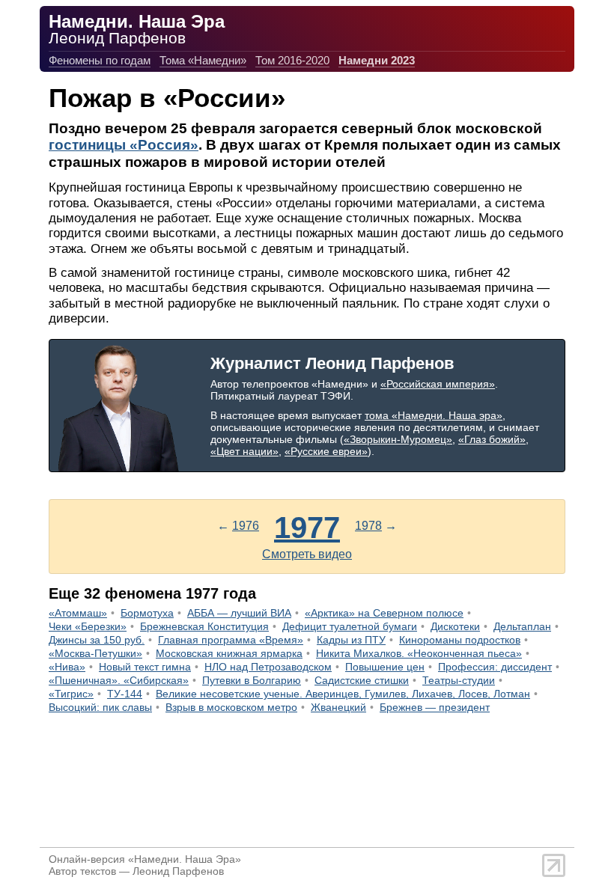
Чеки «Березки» (88, 626)
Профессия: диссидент (495, 667)
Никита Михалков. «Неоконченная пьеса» (419, 653)
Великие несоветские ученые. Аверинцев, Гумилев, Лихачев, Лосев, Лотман (343, 694)
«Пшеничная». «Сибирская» (119, 680)
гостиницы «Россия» (123, 145)
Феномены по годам (100, 60)
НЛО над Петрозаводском (268, 667)
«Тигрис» (71, 694)
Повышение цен (385, 667)
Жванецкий (338, 707)
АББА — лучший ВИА (239, 613)
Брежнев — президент (435, 707)
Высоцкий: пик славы (100, 707)
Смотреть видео (307, 554)
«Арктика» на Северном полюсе (384, 613)
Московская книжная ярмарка (229, 653)
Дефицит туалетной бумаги (349, 626)
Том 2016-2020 (292, 60)
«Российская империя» (437, 384)
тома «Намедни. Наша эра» (433, 415)
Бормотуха (147, 613)
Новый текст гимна (145, 667)
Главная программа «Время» (230, 640)
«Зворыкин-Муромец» (398, 439)
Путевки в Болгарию (251, 680)
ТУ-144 (124, 694)
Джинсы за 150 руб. (97, 640)
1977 (307, 527)
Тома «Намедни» (202, 60)
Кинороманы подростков (459, 640)
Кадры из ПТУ (351, 640)
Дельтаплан (522, 626)
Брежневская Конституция (204, 626)
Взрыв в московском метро (231, 707)
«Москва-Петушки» (95, 653)
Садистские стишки (361, 680)
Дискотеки (455, 626)
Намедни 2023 (376, 60)
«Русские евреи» (326, 451)
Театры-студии (458, 680)
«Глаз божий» (492, 439)
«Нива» (67, 667)
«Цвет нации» (244, 451)
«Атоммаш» (78, 613)
